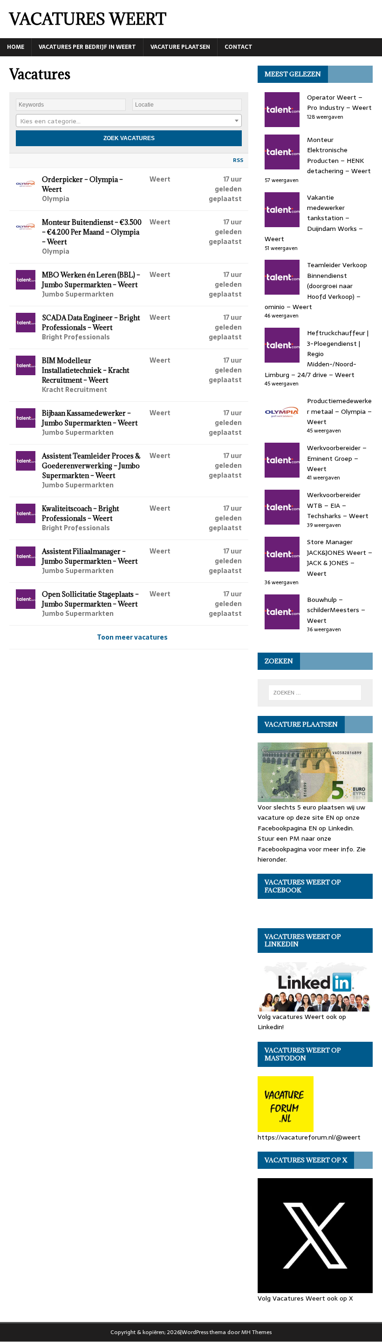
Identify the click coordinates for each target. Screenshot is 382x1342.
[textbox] (128, 121)
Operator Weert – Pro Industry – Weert (339, 102)
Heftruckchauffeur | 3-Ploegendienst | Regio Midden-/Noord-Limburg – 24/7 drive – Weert (316, 354)
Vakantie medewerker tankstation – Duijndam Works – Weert (314, 218)
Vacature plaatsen (180, 47)
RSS (238, 160)
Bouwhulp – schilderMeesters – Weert (336, 610)
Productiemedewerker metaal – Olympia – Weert (339, 411)
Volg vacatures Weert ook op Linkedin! (302, 1022)
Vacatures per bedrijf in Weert (87, 47)
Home (15, 47)
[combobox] (129, 120)
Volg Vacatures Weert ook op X (305, 1298)
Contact (238, 47)
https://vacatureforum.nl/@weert (309, 1137)
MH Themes (256, 1332)
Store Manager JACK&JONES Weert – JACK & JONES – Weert (339, 557)
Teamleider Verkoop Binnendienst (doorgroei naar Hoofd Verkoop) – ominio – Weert (316, 286)
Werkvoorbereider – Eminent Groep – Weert (337, 458)
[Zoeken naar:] (315, 693)
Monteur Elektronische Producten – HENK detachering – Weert (339, 155)
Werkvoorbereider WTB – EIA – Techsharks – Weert (337, 505)
